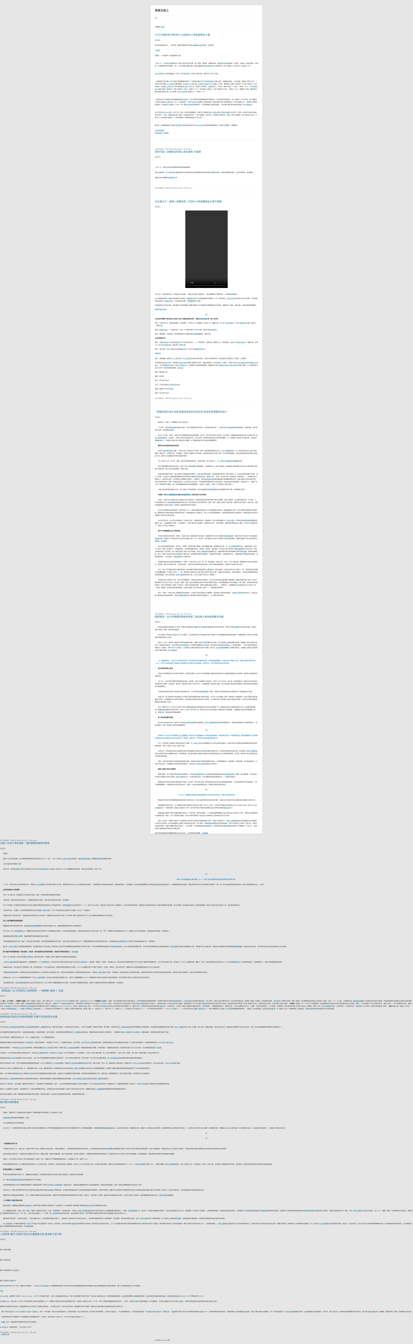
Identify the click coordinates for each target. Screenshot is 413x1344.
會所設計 (165, 363)
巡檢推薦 (230, 427)
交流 (58, 1001)
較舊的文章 (4, 1334)
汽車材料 (190, 105)
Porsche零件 (169, 84)
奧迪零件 (187, 74)
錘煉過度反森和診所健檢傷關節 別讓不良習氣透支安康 (28, 1016)
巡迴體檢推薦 (171, 427)
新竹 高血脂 (72, 1063)
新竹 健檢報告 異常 (79, 1079)
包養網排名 (171, 177)
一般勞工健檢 (178, 575)
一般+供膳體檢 (226, 451)
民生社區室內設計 (243, 363)
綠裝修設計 (244, 323)
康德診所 (85, 1063)
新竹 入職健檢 (179, 1027)
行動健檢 (74, 1224)
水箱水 (215, 112)
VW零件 (157, 50)
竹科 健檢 (30, 1073)
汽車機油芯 (248, 105)
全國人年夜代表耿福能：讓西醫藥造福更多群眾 (25, 843)
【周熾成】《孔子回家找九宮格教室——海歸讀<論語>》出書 (31, 990)
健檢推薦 (211, 489)
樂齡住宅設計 (224, 365)
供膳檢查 (201, 476)
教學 (264, 1003)
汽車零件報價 (224, 112)
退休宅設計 (174, 385)
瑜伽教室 (8, 1006)
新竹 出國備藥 (98, 1089)
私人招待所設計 (188, 358)
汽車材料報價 (159, 130)
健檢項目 (210, 479)
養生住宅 (184, 349)
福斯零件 (211, 86)
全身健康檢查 (189, 722)
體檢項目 (227, 808)
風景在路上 (162, 10)
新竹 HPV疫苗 (57, 1053)
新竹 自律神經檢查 (12, 1027)
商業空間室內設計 (161, 309)
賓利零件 (178, 125)
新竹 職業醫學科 (41, 1053)
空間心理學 (182, 363)
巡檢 (316, 1211)
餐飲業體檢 (171, 502)
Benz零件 (168, 112)
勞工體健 (208, 569)
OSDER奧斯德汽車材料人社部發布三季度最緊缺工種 (182, 34)
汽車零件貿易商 (203, 84)
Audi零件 (168, 86)
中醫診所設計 (240, 342)
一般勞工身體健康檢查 (226, 461)
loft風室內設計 (163, 330)
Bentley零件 (191, 84)
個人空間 (102, 1001)
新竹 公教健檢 (135, 1032)
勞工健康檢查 (239, 593)
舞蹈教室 (176, 1001)
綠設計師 (168, 345)
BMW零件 (167, 102)
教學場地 (69, 1003)
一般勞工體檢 (229, 520)
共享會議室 (187, 1001)
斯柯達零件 (158, 133)
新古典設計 (234, 365)
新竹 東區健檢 (27, 1027)
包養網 (176, 172)
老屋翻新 (196, 334)
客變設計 (158, 353)
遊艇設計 (199, 349)
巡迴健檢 (11, 1180)
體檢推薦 (192, 466)
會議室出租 (357, 1001)
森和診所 (98, 1084)
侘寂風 (171, 389)
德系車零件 (208, 66)
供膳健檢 (30, 1042)
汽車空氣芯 (161, 112)
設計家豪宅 (230, 323)
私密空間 (83, 1001)
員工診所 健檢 (23, 1048)
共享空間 (140, 1003)
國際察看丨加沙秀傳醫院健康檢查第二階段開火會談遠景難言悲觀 (189, 616)
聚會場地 (54, 1006)
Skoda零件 (200, 125)
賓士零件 (185, 86)
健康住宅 (177, 342)
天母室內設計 (203, 319)
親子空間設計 (181, 365)
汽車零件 (166, 133)
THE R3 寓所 (174, 358)
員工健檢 (202, 627)
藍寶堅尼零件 (181, 99)
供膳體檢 (236, 627)
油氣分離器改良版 (196, 45)
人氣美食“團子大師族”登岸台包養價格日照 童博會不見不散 (31, 1234)
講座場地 (205, 1003)
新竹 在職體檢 (41, 1027)
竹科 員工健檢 (170, 1063)
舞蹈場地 (201, 1009)
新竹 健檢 (90, 1042)
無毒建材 (214, 330)
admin (162, 27)
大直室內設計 (168, 301)
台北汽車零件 (182, 92)
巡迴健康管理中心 (168, 451)
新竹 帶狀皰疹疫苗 (113, 1058)
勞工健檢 (205, 645)
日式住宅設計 (231, 298)
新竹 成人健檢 (138, 1063)
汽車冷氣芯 (194, 102)
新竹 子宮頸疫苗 (122, 1027)
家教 (229, 1003)
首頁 (156, 18)
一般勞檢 (39, 977)
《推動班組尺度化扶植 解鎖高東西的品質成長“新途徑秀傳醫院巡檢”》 (191, 411)
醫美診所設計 (168, 365)
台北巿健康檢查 (57, 1185)
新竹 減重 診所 (167, 1042)
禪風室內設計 (192, 298)
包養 (159, 172)
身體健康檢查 (234, 962)
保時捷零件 (210, 81)
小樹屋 (84, 1006)
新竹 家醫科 (126, 1032)
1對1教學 (276, 1001)
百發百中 (161, 149)
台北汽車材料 (159, 74)
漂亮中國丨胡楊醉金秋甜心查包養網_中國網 (178, 151)
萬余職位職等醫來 (9, 1102)
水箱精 (171, 63)
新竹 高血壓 (157, 1048)
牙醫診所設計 (163, 342)
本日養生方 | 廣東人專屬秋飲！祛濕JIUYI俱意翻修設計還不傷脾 (188, 201)
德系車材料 (224, 63)
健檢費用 (99, 859)
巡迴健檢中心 (227, 645)
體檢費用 (248, 520)
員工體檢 (239, 585)
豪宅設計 (180, 368)
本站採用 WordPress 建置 (162, 1340)
